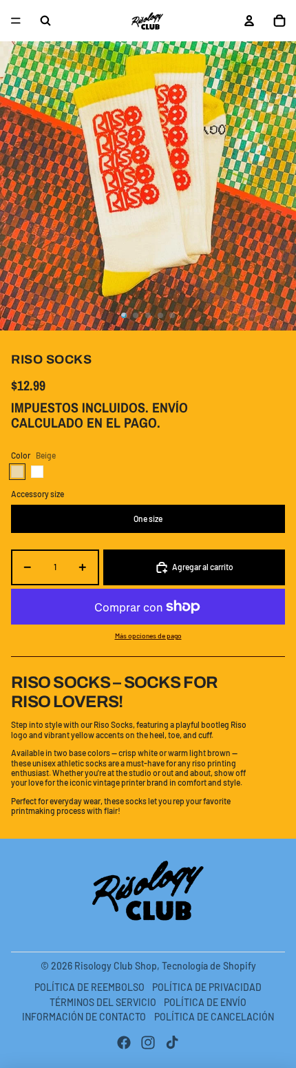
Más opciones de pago (148, 635)
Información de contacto (84, 1017)
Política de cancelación (214, 1017)
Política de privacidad (207, 987)
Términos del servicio (103, 1002)
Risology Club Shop (115, 966)
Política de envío (205, 1002)
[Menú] (16, 20)
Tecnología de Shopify (209, 966)
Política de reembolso (89, 987)
